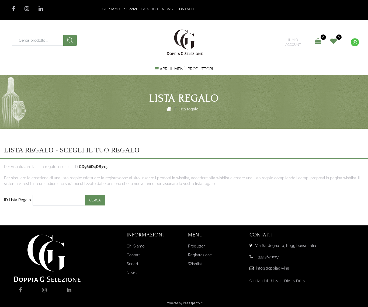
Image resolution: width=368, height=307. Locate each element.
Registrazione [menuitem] (200, 255)
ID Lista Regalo (17, 200)
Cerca (95, 200)
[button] (70, 40)
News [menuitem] (132, 273)
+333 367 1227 (267, 257)
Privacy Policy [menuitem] (294, 281)
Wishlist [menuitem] (195, 264)
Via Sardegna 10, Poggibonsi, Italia (285, 245)
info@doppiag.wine (272, 268)
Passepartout (193, 303)
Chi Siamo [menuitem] (135, 246)
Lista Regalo (188, 109)
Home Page (169, 109)
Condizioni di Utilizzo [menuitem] (264, 281)
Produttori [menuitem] (197, 246)
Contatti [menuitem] (134, 255)
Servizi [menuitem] (132, 264)
